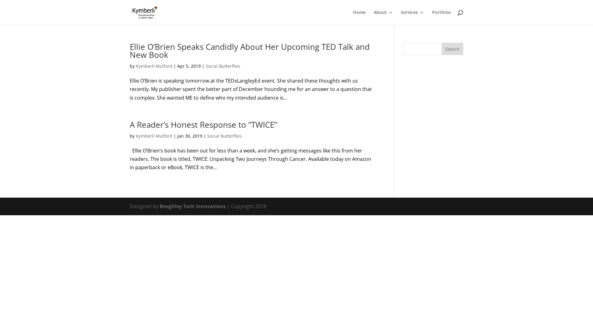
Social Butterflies (223, 66)
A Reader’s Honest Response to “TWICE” (203, 124)
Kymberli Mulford (154, 66)
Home (359, 12)
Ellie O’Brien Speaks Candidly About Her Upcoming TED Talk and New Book (250, 50)
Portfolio (441, 12)
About (380, 12)
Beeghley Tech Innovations (193, 206)
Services (409, 12)
